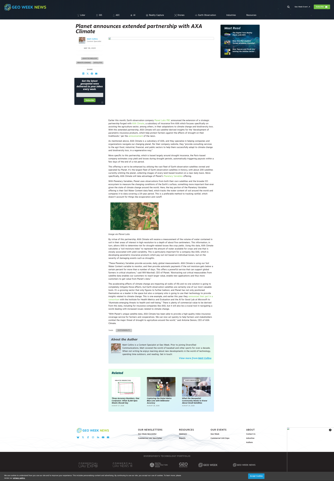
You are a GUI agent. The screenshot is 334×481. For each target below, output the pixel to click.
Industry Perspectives (123, 380)
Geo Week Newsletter (147, 434)
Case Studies (154, 380)
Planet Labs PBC (162, 120)
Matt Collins (92, 39)
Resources (186, 430)
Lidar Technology (89, 58)
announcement (136, 136)
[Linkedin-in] (98, 437)
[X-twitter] (83, 437)
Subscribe (90, 100)
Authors (249, 442)
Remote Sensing (84, 62)
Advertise (250, 438)
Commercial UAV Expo (220, 438)
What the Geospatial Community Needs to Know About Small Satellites (194, 401)
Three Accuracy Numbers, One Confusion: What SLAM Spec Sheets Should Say (125, 401)
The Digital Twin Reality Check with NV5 (242, 34)
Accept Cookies (256, 476)
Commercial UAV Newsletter (150, 438)
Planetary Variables (173, 176)
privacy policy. (19, 478)
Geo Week (215, 434)
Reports (182, 438)
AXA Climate (138, 124)
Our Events (218, 430)
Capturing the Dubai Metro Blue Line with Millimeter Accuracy (159, 401)
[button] (83, 74)
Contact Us (250, 434)
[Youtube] (103, 437)
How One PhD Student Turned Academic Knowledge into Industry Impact (244, 42)
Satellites (98, 62)
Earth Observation (192, 380)
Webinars (183, 434)
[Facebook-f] (88, 437)
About (250, 430)
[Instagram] (93, 437)
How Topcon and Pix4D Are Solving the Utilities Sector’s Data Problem (244, 50)
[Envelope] (108, 437)
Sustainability (124, 330)
